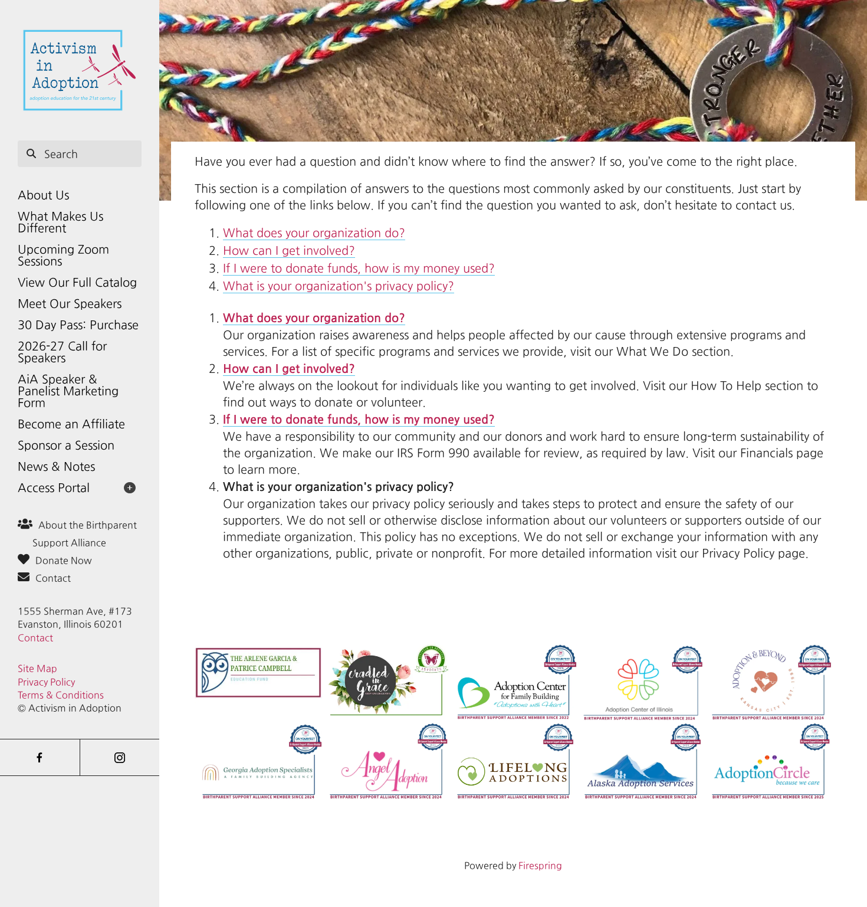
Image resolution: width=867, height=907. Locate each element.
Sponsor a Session (66, 445)
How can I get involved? (289, 250)
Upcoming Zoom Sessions (63, 255)
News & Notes (56, 466)
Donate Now (63, 560)
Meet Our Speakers (69, 303)
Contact (53, 578)
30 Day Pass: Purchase (78, 325)
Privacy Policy (46, 681)
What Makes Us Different (60, 222)
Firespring (540, 865)
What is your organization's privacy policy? (338, 286)
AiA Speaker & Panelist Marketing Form (68, 391)
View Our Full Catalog (77, 282)
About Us (43, 195)
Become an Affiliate (71, 424)
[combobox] (80, 154)
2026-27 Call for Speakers (62, 352)
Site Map (37, 668)
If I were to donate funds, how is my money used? (359, 268)
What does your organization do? (314, 233)
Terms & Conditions (61, 694)
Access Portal (54, 488)
